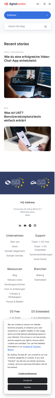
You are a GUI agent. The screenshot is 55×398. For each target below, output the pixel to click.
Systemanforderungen (41, 254)
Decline (27, 387)
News (15, 246)
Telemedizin (40, 280)
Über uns (14, 242)
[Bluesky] (30, 225)
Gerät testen (40, 259)
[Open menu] (49, 4)
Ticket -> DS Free (40, 242)
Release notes (15, 280)
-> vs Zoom (15, 317)
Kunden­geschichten (15, 284)
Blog (15, 275)
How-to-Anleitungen (14, 289)
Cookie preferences (27, 373)
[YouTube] (25, 225)
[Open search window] (44, 4)
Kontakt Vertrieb (15, 255)
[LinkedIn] (20, 225)
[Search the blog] (45, 26)
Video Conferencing (14, 52)
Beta (6, 108)
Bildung (40, 275)
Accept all (27, 380)
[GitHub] (35, 225)
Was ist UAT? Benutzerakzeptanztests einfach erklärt (22, 116)
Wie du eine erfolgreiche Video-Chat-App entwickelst (27, 58)
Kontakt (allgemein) (15, 251)
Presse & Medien (14, 301)
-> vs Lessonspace (40, 317)
